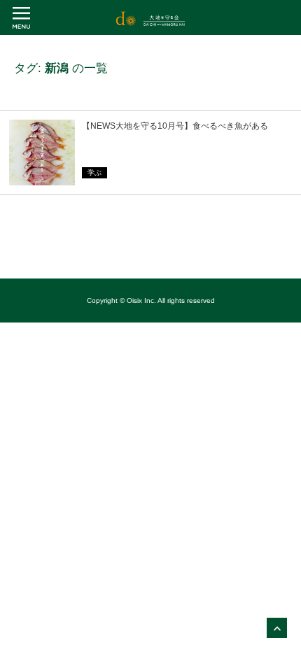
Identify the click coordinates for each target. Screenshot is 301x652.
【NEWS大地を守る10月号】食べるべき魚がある (175, 126)
